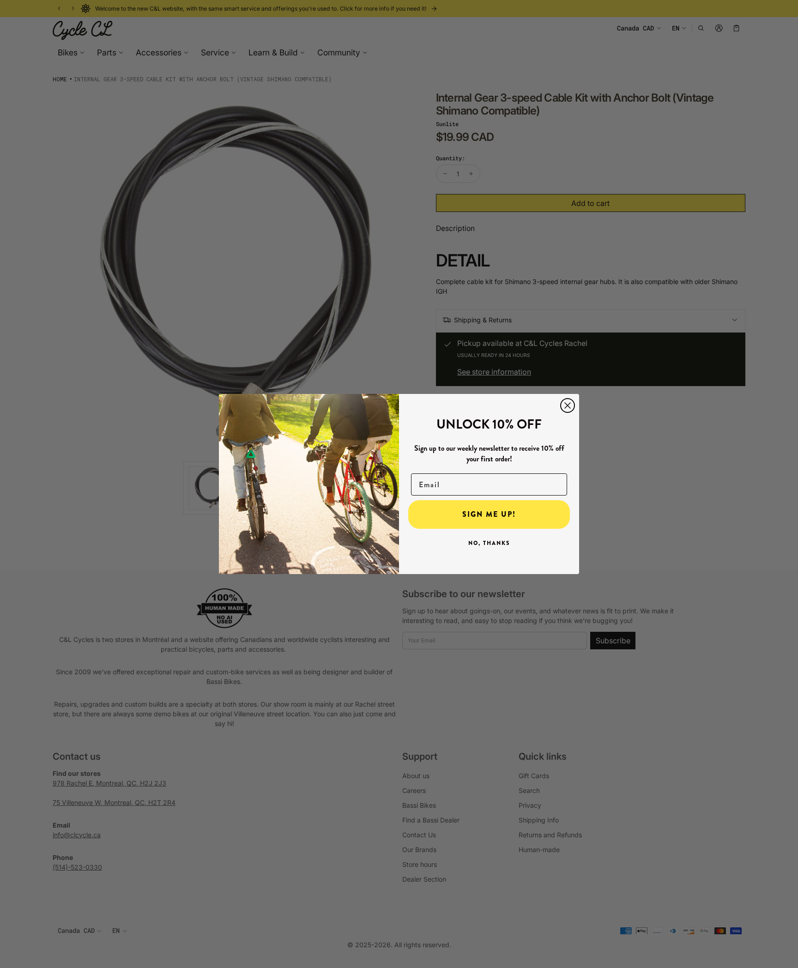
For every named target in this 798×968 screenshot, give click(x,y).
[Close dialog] (567, 405)
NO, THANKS (489, 543)
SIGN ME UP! (489, 514)
